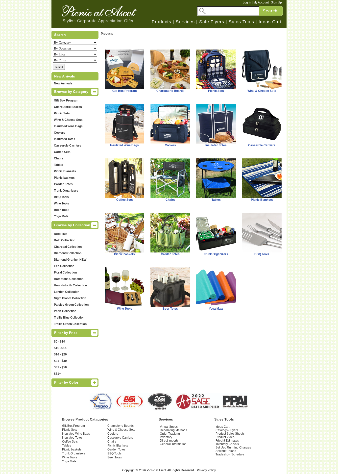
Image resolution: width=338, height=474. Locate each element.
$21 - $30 (60, 361)
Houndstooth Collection (70, 285)
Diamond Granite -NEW (70, 259)
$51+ (57, 373)
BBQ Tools (61, 197)
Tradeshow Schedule (230, 454)
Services (185, 21)
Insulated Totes (64, 139)
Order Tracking (170, 433)
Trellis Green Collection (70, 324)
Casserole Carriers (67, 145)
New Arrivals (63, 83)
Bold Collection (64, 240)
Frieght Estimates (227, 440)
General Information (173, 444)
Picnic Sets (62, 113)
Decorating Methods (173, 430)
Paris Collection (65, 311)
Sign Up (276, 2)
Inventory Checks (227, 444)
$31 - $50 (60, 367)
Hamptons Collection (68, 279)
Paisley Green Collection (71, 304)
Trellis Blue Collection (69, 317)
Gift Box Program (66, 100)
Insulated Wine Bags (68, 126)
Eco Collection (64, 266)
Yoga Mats (61, 216)
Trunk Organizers (66, 190)
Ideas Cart (270, 21)
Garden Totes (63, 184)
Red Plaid (60, 234)
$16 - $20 (60, 354)
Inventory (166, 437)
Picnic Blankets (65, 171)
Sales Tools (241, 21)
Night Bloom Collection (70, 298)
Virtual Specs (169, 426)
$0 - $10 (59, 341)
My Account (261, 2)
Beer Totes (61, 210)
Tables (58, 165)
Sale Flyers (211, 21)
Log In (247, 2)
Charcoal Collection (68, 247)
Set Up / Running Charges (233, 447)
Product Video (225, 437)
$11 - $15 (60, 348)
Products (161, 21)
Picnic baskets (64, 177)
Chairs (58, 158)
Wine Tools (61, 203)
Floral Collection (65, 272)
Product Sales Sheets (230, 433)
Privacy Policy (206, 470)
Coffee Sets (62, 152)
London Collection (66, 292)
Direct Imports (169, 440)
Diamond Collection (67, 253)
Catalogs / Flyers (227, 430)
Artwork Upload (226, 451)
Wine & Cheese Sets (68, 120)
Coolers (59, 132)
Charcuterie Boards (68, 107)
